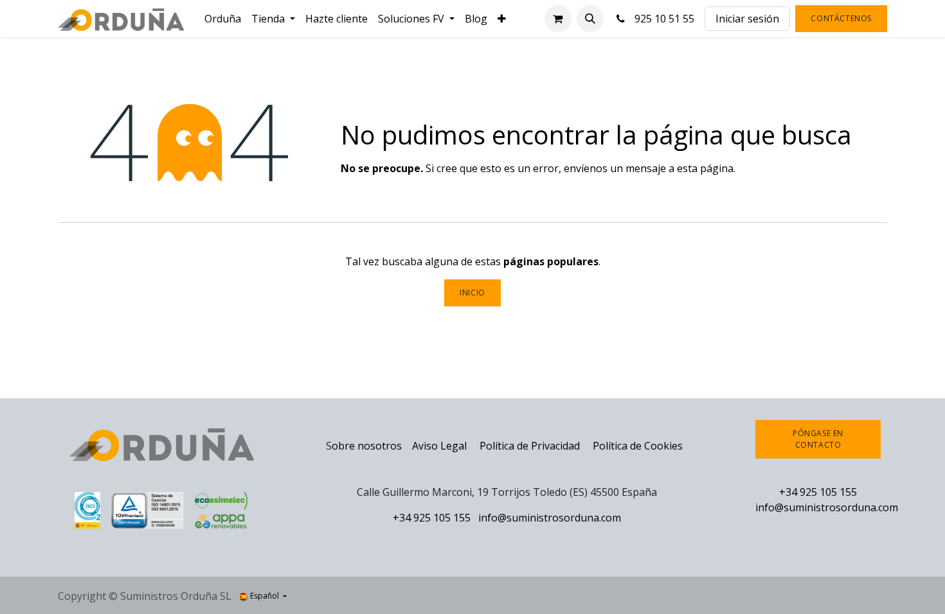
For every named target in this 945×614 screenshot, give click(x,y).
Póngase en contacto (818, 439)
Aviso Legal (439, 446)
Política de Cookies (638, 446)
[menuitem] (222, 18)
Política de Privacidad (531, 446)
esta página (705, 168)
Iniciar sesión (747, 19)
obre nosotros (367, 446)
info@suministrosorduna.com (549, 518)
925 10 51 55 (661, 19)
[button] (590, 18)
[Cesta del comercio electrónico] (558, 18)
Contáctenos (841, 18)
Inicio (472, 292)
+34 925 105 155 (432, 518)
